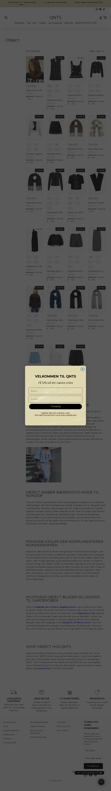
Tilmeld (55, 406)
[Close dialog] (83, 369)
